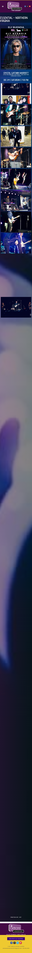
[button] (2, 6)
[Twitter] (17, 943)
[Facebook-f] (11, 943)
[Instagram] (14, 943)
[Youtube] (20, 943)
